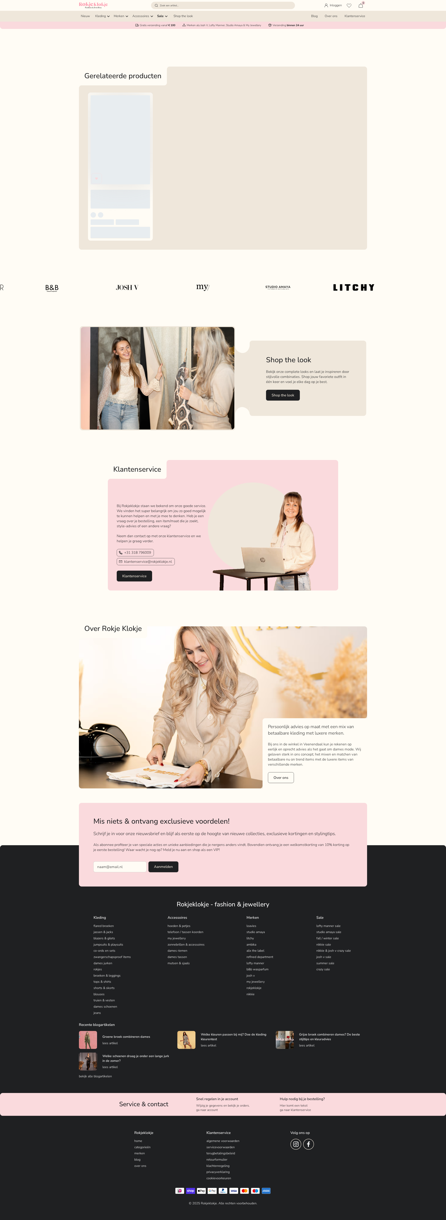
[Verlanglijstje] (349, 5)
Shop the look (283, 395)
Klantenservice (134, 576)
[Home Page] (93, 5)
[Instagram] (295, 1144)
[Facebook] (308, 1144)
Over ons (281, 777)
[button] (223, 5)
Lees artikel (110, 1043)
